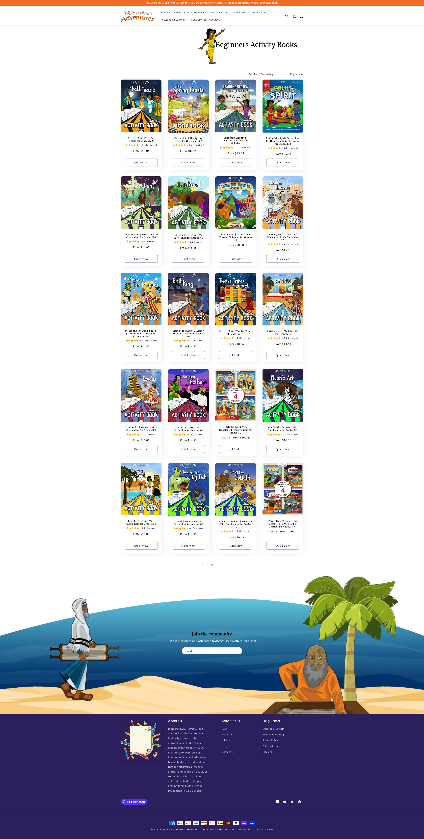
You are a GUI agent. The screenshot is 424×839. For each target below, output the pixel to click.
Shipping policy (245, 829)
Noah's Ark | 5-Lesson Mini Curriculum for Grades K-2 (282, 429)
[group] (141, 145)
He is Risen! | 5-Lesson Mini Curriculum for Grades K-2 (188, 236)
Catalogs (267, 752)
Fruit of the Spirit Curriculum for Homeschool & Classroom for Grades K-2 (283, 141)
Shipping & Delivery (273, 728)
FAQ (224, 728)
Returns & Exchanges (274, 734)
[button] (170, 12)
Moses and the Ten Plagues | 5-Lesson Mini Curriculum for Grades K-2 (141, 334)
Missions (227, 740)
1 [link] (203, 564)
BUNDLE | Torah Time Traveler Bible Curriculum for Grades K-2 (235, 430)
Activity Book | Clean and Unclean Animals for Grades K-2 (283, 237)
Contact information (264, 829)
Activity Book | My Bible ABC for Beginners (282, 332)
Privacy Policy (270, 740)
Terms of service (226, 829)
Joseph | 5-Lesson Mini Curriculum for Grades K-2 (141, 522)
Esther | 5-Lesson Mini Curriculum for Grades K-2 (188, 429)
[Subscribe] (238, 650)
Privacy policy (209, 829)
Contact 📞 (228, 752)
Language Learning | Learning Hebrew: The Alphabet (235, 141)
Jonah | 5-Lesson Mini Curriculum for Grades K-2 (188, 523)
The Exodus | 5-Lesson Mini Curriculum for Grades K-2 (141, 429)
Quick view (141, 162)
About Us (227, 734)
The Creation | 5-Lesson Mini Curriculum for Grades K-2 (141, 236)
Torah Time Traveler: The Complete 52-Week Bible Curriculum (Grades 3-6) (282, 524)
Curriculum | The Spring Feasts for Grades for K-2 (188, 140)
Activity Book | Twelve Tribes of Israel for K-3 (235, 332)
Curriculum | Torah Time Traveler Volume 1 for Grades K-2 (235, 237)
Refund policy (193, 829)
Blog (224, 746)
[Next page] (221, 564)
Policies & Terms (272, 746)
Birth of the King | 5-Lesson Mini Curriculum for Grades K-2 (188, 334)
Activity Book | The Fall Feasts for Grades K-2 (141, 139)
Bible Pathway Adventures (171, 829)
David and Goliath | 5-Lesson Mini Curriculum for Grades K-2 (235, 524)
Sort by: (253, 74)
